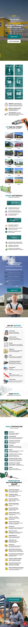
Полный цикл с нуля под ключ (14, 197)
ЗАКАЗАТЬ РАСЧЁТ (14, 290)
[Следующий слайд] (27, 408)
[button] (14, 36)
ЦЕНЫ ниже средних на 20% (15, 108)
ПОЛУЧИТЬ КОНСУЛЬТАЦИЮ (14, 599)
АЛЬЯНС (14, 15)
